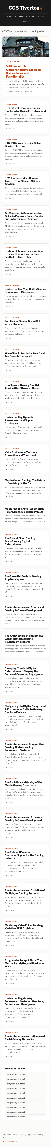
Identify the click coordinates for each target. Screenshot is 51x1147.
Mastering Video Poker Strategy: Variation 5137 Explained (24, 927)
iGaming (19, 17)
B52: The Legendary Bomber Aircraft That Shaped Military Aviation (22, 181)
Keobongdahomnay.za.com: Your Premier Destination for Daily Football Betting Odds (24, 254)
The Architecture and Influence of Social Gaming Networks (25, 1038)
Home (10, 17)
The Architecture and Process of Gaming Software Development (24, 819)
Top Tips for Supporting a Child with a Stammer (23, 323)
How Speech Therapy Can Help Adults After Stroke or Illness (22, 387)
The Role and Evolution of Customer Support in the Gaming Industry (24, 855)
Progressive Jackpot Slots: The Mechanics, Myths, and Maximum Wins (24, 963)
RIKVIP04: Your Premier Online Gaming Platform (23, 145)
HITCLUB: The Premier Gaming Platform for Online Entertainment (25, 110)
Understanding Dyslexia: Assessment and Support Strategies (20, 420)
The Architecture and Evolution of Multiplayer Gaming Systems (25, 892)
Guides (40, 17)
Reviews (30, 17)
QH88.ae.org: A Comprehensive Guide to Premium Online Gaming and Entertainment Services (24, 216)
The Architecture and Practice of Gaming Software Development (24, 609)
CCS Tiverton (24, 8)
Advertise (13, 1141)
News (25, 22)
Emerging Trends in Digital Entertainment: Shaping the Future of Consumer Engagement (25, 671)
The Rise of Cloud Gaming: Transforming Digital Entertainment (20, 541)
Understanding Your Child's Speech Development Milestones (25, 291)
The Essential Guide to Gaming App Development (23, 578)
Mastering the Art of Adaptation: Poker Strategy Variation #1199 (24, 510)
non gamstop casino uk (16, 1074)
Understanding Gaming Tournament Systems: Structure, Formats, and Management (24, 1001)
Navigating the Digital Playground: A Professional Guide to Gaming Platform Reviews (25, 709)
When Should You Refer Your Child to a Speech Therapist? (25, 355)
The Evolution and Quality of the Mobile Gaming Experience (23, 784)
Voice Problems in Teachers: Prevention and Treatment (21, 454)
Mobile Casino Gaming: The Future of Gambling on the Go (25, 482)
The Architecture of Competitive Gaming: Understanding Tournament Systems (24, 638)
